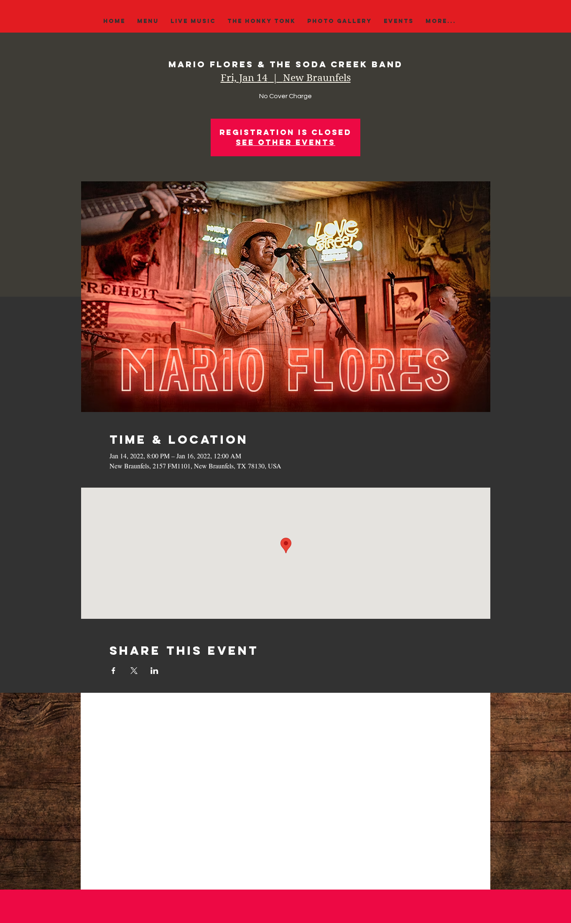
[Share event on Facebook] (113, 670)
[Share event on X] (134, 670)
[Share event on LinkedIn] (154, 670)
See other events (285, 142)
